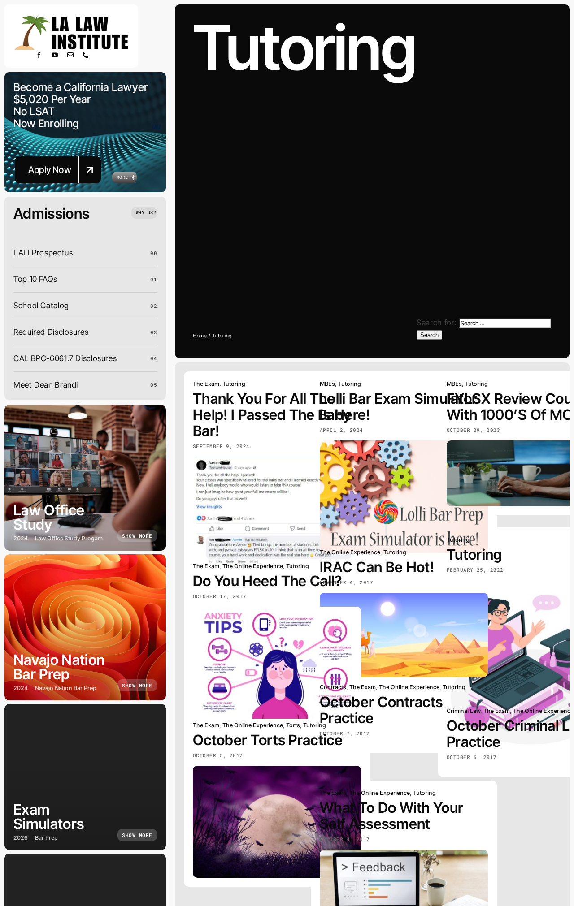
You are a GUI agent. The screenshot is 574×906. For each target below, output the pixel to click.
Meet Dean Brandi (45, 384)
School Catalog (41, 305)
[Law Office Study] (85, 478)
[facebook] (39, 55)
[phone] (86, 55)
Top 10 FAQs (35, 279)
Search (429, 335)
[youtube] (55, 55)
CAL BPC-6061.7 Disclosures (65, 358)
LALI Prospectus (43, 252)
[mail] (70, 55)
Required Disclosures (51, 332)
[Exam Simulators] (85, 777)
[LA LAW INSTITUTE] (71, 17)
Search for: (437, 322)
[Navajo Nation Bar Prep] (85, 627)
